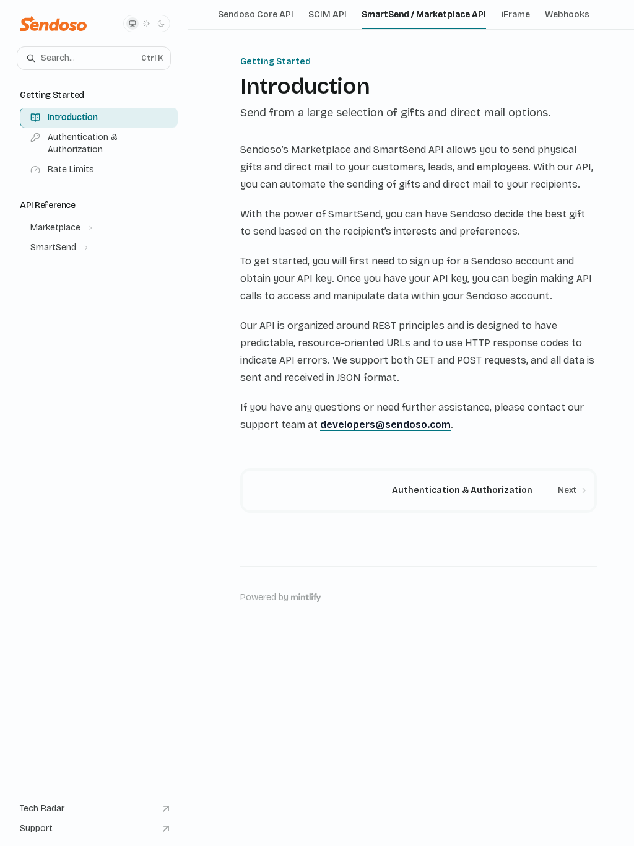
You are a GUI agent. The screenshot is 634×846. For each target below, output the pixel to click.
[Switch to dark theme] (161, 23)
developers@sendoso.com (385, 424)
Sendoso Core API (255, 14)
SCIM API (327, 14)
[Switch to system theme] (132, 23)
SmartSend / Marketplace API (424, 14)
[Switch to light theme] (147, 23)
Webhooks (567, 14)
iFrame (515, 14)
